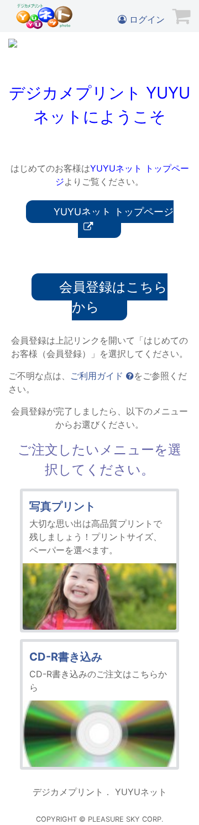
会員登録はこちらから (113, 297)
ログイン (146, 19)
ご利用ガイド (98, 375)
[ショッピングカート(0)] (181, 16)
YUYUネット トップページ (114, 211)
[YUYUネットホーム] (44, 16)
